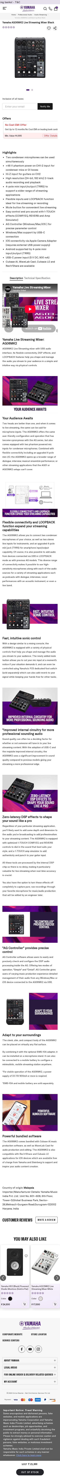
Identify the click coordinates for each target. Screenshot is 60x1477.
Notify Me (45, 106)
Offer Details (50, 135)
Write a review (47, 1219)
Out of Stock (30, 1472)
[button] (28, 90)
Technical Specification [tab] (37, 278)
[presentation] (3, 1278)
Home (13, 15)
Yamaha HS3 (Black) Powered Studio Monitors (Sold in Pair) (15, 1287)
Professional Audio (25, 15)
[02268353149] (50, 8)
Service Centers (10, 1340)
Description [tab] (16, 278)
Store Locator (39, 1334)
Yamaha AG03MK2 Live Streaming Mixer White (43, 1287)
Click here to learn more (28, 1455)
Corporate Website (12, 1334)
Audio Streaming (40, 15)
